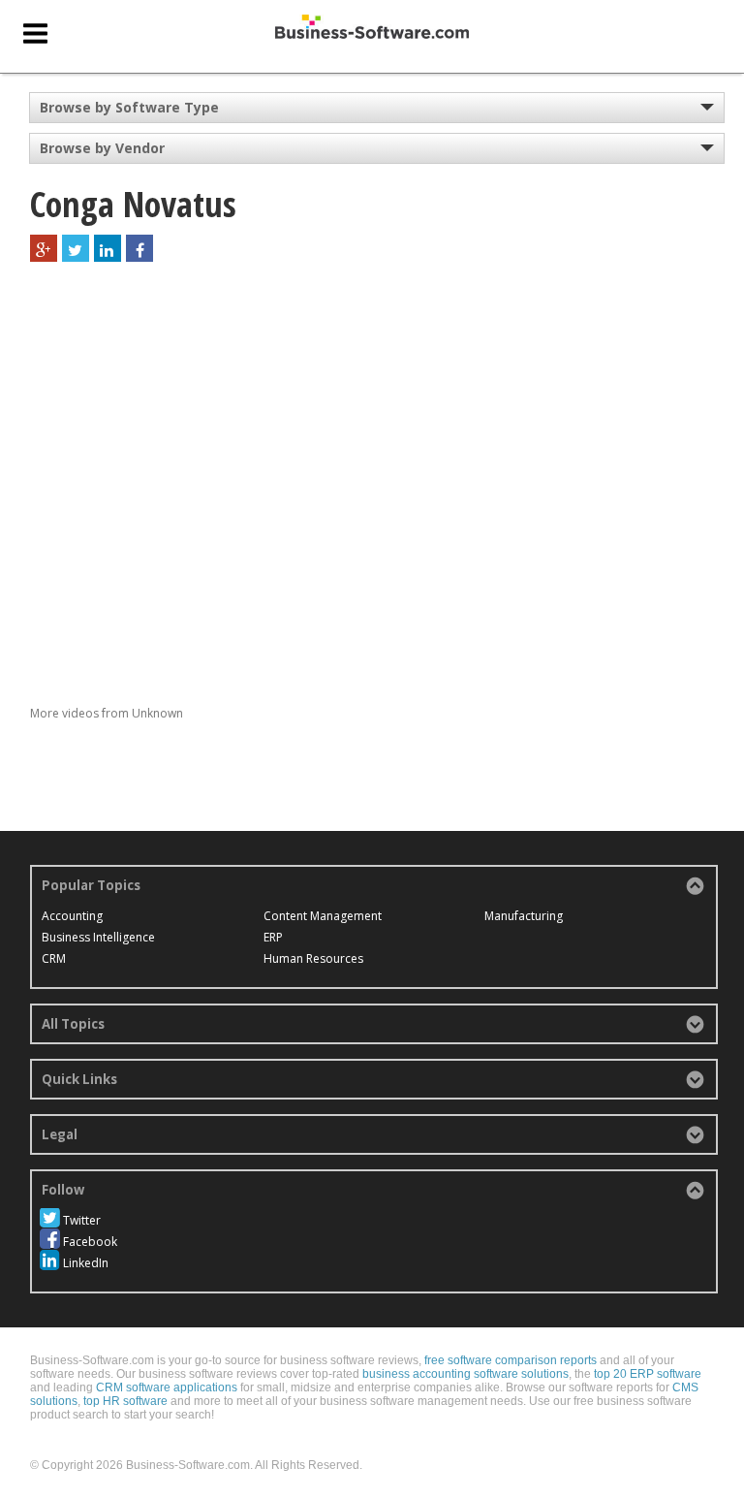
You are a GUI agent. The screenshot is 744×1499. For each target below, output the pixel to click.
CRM (54, 958)
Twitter (82, 1220)
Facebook (90, 1241)
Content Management (323, 916)
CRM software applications (166, 1387)
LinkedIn (85, 1263)
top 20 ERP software (647, 1374)
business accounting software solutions (465, 1374)
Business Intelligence (98, 937)
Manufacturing (523, 916)
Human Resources (313, 958)
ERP (273, 937)
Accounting (72, 916)
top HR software (125, 1401)
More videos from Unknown (106, 713)
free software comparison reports (510, 1360)
